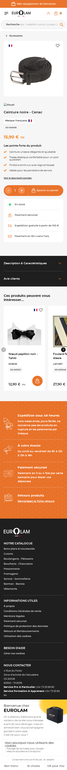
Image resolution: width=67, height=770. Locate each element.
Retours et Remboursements (21, 631)
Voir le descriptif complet (18, 178)
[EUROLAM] (21, 13)
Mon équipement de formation (36, 4)
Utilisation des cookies (17, 636)
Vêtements (10, 589)
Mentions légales (14, 616)
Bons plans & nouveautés (19, 549)
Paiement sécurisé (15, 621)
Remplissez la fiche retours (36, 501)
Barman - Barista (14, 584)
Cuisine (8, 554)
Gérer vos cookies (14, 653)
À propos (9, 606)
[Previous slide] (3, 349)
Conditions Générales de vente (22, 611)
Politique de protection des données (26, 626)
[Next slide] (63, 349)
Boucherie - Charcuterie (18, 564)
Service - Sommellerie (17, 579)
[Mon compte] (48, 13)
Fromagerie (11, 574)
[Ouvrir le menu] (8, 13)
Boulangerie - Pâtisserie (18, 559)
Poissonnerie (12, 569)
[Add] (21, 190)
